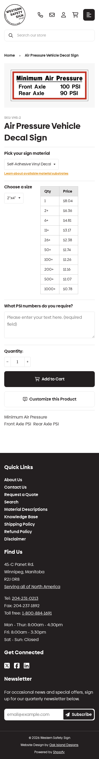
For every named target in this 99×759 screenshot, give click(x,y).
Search (11, 502)
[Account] (63, 15)
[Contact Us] (52, 15)
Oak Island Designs (63, 745)
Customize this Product (52, 399)
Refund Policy (18, 531)
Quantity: (13, 351)
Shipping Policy (19, 524)
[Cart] (75, 15)
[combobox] (53, 35)
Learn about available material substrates (36, 173)
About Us (13, 480)
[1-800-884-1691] (40, 15)
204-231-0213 (25, 598)
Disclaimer (15, 539)
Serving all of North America (32, 586)
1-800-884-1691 (37, 613)
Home (9, 55)
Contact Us (15, 487)
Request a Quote (21, 494)
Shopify (59, 752)
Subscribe (82, 714)
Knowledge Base (21, 517)
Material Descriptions (26, 509)
